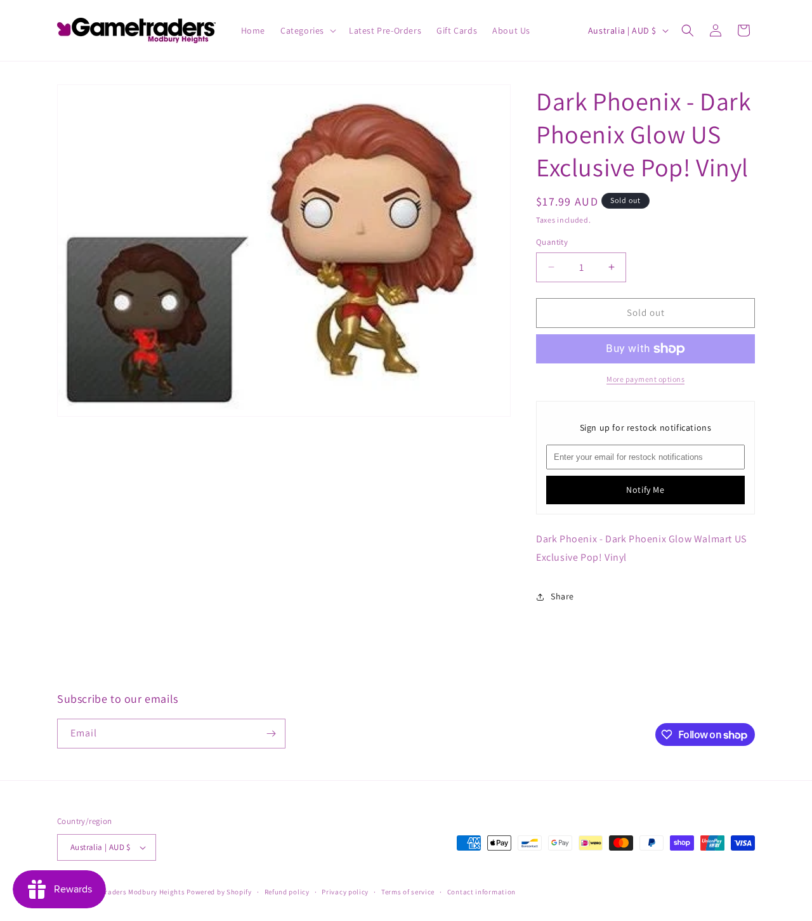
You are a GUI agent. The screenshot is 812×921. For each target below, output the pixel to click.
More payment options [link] (645, 379)
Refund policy (287, 891)
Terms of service (408, 891)
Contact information (481, 891)
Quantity (552, 242)
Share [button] (562, 596)
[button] (307, 30)
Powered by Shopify (219, 891)
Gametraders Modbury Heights (134, 891)
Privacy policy (345, 891)
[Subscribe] (271, 733)
